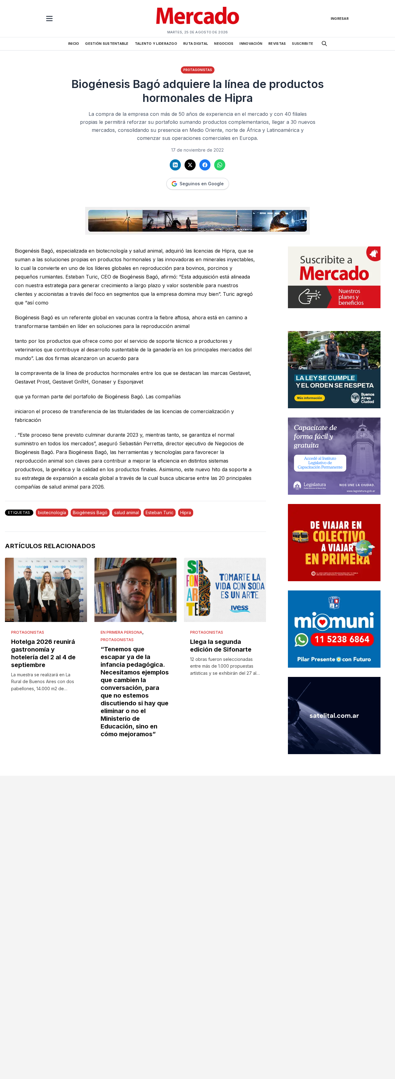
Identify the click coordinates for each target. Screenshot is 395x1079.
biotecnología (52, 512)
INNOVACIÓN (250, 43)
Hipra (185, 512)
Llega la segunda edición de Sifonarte (221, 645)
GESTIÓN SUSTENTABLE (106, 43)
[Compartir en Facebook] (204, 164)
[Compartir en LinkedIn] (175, 164)
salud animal (126, 512)
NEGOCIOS (223, 43)
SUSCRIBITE (302, 43)
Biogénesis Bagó (90, 512)
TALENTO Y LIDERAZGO (156, 43)
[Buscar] (324, 43)
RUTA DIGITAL (195, 43)
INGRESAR (340, 18)
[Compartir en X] (190, 164)
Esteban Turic (159, 512)
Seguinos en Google (202, 183)
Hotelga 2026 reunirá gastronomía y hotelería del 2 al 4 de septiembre (43, 653)
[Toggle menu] (49, 18)
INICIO (73, 43)
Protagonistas (197, 70)
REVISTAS (277, 43)
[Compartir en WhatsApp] (219, 164)
